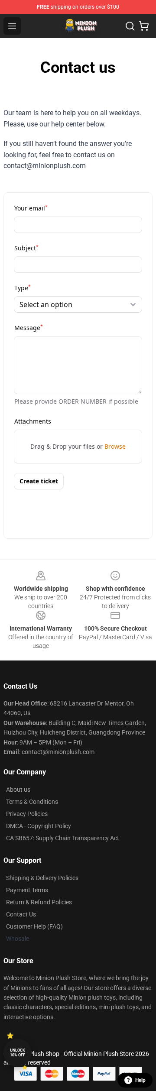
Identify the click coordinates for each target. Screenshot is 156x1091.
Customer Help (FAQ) (34, 926)
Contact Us (21, 914)
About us (18, 789)
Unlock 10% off (17, 1052)
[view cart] (144, 26)
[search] (130, 26)
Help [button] (140, 1080)
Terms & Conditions (32, 801)
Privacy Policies (27, 813)
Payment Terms (27, 890)
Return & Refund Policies (39, 902)
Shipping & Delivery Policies (42, 877)
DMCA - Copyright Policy (38, 825)
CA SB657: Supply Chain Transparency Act (62, 838)
